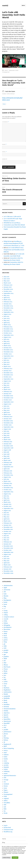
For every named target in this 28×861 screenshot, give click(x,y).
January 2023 (7, 347)
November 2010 (8, 548)
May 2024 (6, 320)
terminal (6, 784)
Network (6, 706)
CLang (5, 610)
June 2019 (6, 433)
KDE (5, 679)
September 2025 (8, 293)
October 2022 (8, 354)
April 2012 (7, 519)
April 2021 (7, 387)
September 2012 (8, 508)
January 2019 (7, 443)
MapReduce (7, 690)
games (6, 640)
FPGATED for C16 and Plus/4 (12, 223)
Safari (5, 756)
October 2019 (7, 425)
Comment (5, 122)
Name (4, 144)
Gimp (5, 642)
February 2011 (8, 542)
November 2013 (8, 487)
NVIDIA (6, 711)
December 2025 (8, 289)
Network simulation (10, 708)
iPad (5, 663)
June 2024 (7, 318)
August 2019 (7, 429)
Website (4, 159)
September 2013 (8, 491)
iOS (5, 660)
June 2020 (7, 408)
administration (8, 585)
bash (5, 594)
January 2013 (7, 504)
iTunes (6, 669)
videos (5, 800)
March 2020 (7, 414)
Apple (5, 587)
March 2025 (7, 299)
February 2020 (8, 416)
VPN (5, 805)
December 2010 (8, 546)
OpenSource (7, 721)
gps (5, 654)
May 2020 (6, 410)
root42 (5, 5)
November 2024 (8, 308)
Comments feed (8, 829)
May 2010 (6, 560)
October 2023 (8, 333)
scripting (6, 763)
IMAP (5, 658)
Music (5, 700)
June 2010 (6, 558)
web (5, 807)
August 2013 (7, 494)
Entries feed (7, 827)
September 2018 (8, 448)
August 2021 (7, 381)
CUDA (5, 621)
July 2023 (6, 339)
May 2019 (6, 435)
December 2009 (8, 571)
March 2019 (7, 439)
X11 (5, 811)
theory (6, 786)
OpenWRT (7, 723)
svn (5, 782)
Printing (6, 738)
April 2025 (7, 297)
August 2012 (7, 510)
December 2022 (8, 349)
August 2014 (7, 477)
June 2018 (6, 454)
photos (6, 734)
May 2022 (6, 364)
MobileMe (7, 698)
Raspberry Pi (7, 744)
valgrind (6, 798)
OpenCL (6, 715)
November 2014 (8, 475)
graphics (6, 656)
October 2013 (7, 489)
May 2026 (7, 281)
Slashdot (6, 767)
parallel (6, 729)
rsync (5, 752)
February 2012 (8, 523)
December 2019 (8, 420)
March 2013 (7, 502)
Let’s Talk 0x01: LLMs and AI (12, 216)
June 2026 (7, 278)
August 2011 (7, 533)
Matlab (6, 694)
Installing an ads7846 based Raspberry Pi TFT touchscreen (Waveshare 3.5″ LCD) (14, 243)
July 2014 (6, 479)
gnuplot (6, 650)
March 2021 (7, 389)
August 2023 (7, 337)
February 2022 (8, 368)
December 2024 (8, 306)
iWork (5, 671)
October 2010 (7, 550)
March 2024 (7, 324)
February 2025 (8, 301)
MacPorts (6, 688)
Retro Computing (9, 748)
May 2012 (6, 517)
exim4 (5, 637)
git (4, 644)
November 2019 (8, 423)
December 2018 (8, 446)
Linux (5, 683)
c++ (5, 608)
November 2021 (8, 375)
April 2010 (7, 562)
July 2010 (6, 556)
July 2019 (6, 431)
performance (7, 731)
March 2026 (7, 283)
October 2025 (8, 291)
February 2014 (8, 483)
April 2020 (7, 412)
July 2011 (6, 535)
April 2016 (7, 469)
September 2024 (8, 312)
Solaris (6, 769)
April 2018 (7, 458)
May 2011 (6, 540)
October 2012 (7, 506)
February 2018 (8, 462)
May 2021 (6, 385)
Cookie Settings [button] (6, 857)
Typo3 (5, 790)
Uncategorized (5, 72)
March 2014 (7, 481)
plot (5, 736)
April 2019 (7, 437)
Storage (6, 779)
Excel (5, 635)
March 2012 (7, 521)
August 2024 (7, 314)
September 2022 (8, 356)
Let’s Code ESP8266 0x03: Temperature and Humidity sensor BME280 (14, 250)
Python (6, 740)
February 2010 (8, 567)
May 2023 (6, 341)
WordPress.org (8, 831)
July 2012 (6, 512)
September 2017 (8, 466)
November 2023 (8, 331)
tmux (5, 788)
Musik (5, 702)
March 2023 (7, 345)
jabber (5, 673)
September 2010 (8, 552)
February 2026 (8, 285)
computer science (9, 617)
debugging (7, 625)
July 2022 (6, 360)
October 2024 (8, 310)
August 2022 (7, 358)
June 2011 (6, 537)
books (5, 602)
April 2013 (6, 500)
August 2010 (7, 554)
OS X (5, 725)
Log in (5, 825)
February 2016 (8, 471)
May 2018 (6, 456)
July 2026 (6, 276)
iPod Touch (7, 667)
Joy (5, 677)
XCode (5, 813)
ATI (5, 591)
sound (5, 773)
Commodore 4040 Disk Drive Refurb (14, 225)
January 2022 (7, 370)
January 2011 (7, 544)
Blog (5, 598)
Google (6, 652)
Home (4, 839)
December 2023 (8, 329)
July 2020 (6, 406)
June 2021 (6, 383)
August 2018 (7, 450)
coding (6, 614)
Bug (5, 606)
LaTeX (5, 681)
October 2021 (7, 377)
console (6, 619)
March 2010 (7, 565)
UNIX (5, 796)
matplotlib (7, 696)
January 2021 (7, 393)
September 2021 (8, 379)
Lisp (5, 685)
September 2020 (8, 402)
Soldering (6, 771)
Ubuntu (6, 792)
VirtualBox (7, 802)
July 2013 (6, 496)
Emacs (5, 631)
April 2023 (7, 343)
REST (5, 746)
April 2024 (7, 322)
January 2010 (7, 569)
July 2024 (6, 316)
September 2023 (8, 335)
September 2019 (8, 427)
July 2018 (6, 452)
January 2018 (7, 464)
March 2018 (7, 460)
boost (5, 604)
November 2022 (8, 352)
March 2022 (7, 366)
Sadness (6, 754)
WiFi (5, 809)
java (5, 675)
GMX (5, 646)
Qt (4, 742)
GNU (5, 648)
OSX (5, 727)
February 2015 (8, 473)
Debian (6, 623)
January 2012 (7, 525)
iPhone (6, 665)
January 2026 (8, 287)
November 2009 (8, 573)
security (6, 765)
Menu (23, 5)
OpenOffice (7, 719)
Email (4, 151)
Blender (6, 596)
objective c (7, 713)
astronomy (7, 589)
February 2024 (8, 326)
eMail (5, 633)
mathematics (7, 692)
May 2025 (6, 295)
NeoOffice (7, 704)
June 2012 (6, 514)
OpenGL (6, 717)
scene (5, 761)
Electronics (7, 629)
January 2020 (7, 418)
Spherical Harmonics (10, 775)
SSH (5, 777)
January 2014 (7, 485)
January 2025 (7, 304)
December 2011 (8, 527)
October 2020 (8, 400)
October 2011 (7, 531)
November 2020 (8, 398)
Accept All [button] (15, 857)
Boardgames (7, 600)
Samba (6, 759)
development (7, 627)
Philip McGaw (8, 241)
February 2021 (8, 391)
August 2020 (7, 404)
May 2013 (6, 498)
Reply (4, 104)
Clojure (6, 612)
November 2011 (8, 529)
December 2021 (8, 372)
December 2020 (8, 395)
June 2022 (7, 362)
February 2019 (8, 441)
